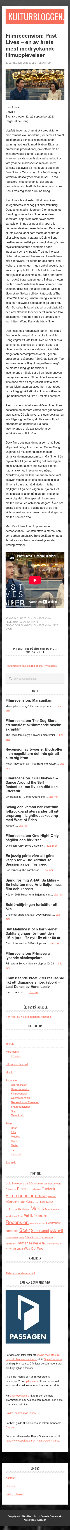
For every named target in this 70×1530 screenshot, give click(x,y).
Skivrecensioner (20, 1106)
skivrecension (12, 1237)
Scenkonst (40, 1230)
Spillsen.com (31, 1381)
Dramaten (24, 1188)
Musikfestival (53, 1209)
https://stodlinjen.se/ (48, 1440)
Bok (8, 1183)
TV (12, 1149)
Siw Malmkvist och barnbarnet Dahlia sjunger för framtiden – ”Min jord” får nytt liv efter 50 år (33, 933)
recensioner (35, 1223)
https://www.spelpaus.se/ (20, 1440)
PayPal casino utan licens (21, 1413)
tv (6, 1248)
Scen (23, 621)
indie (21, 1201)
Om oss (10, 1486)
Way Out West (34, 1248)
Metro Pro (32, 1516)
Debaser (47, 1183)
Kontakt (10, 1477)
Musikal (15, 1136)
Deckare (57, 1183)
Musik (9, 1072)
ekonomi (37, 1189)
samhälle (12, 1230)
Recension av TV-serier (25, 1102)
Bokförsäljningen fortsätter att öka (31, 906)
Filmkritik (26, 625)
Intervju (10, 1043)
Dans (14, 1128)
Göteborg (41, 1196)
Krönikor (16, 1056)
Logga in (41, 1519)
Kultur (49, 1201)
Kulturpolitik (12, 1051)
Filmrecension (42, 618)
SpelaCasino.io (53, 1359)
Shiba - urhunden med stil (20, 1273)
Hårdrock (11, 1201)
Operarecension (20, 1098)
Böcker (33, 1183)
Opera (14, 1141)
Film (30, 618)
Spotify (21, 1237)
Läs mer (54, 796)
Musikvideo (11, 1215)
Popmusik (41, 1215)
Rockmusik (53, 1223)
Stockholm (33, 1236)
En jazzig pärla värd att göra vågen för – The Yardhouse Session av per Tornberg (30, 860)
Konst (42, 1201)
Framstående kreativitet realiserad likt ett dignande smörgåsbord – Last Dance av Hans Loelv (35, 982)
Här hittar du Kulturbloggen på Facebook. (29, 1016)
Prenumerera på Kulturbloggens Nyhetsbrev (31, 665)
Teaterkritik (17, 1115)
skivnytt (56, 1230)
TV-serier (16, 1154)
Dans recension (20, 1089)
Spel (13, 1111)
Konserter (32, 1201)
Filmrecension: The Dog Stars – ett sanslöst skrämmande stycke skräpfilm (33, 725)
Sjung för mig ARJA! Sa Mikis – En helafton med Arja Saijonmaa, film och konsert (34, 884)
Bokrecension (19, 1084)
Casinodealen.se (19, 1395)
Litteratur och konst (17, 1064)
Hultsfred (52, 1196)
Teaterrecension (54, 1243)
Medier (26, 1209)
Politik (28, 1215)
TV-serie (12, 1248)
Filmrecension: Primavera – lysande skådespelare (29, 955)
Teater (14, 1145)
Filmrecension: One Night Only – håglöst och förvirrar (34, 837)
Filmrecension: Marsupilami (29, 700)
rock (43, 1223)
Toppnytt (32, 621)
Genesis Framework (51, 1516)
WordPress (30, 1519)
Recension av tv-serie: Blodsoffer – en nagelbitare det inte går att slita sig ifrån (34, 753)
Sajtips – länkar (15, 1494)
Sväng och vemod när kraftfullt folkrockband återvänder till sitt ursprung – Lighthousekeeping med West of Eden (33, 813)
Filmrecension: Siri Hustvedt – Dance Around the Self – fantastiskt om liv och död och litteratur (32, 784)
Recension (12, 621)
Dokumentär (11, 1189)
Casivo (10, 1427)
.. (6, 1035)
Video (20, 1248)
